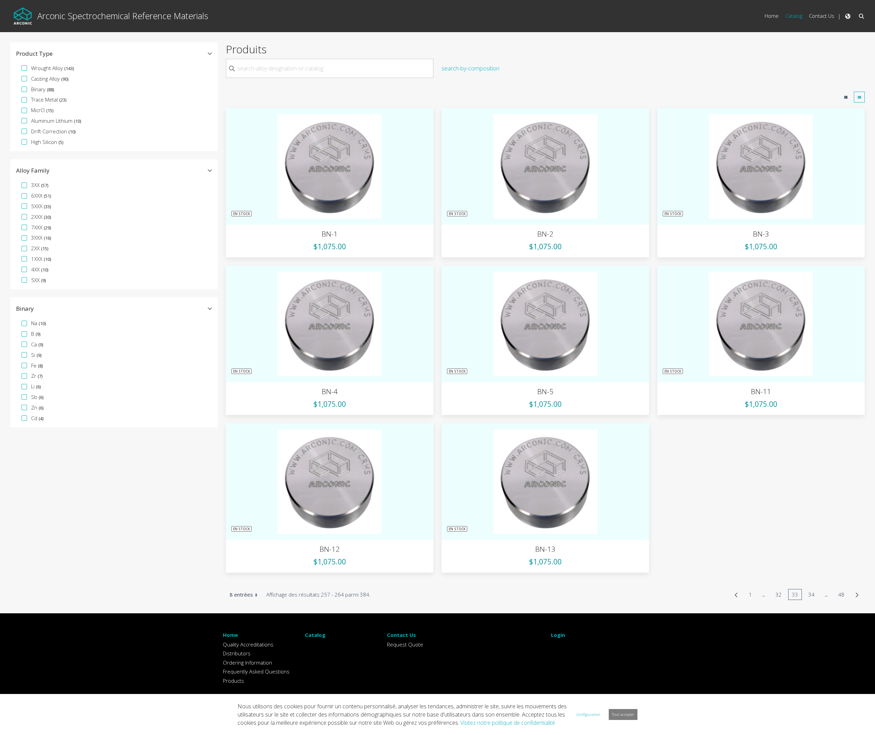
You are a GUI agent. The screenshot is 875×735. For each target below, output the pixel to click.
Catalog (315, 634)
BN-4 (330, 391)
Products (233, 680)
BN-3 (761, 234)
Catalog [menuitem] (793, 15)
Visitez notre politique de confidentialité (507, 722)
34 (813, 595)
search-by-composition (470, 68)
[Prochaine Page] (857, 594)
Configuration (588, 714)
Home (230, 634)
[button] (114, 54)
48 (843, 595)
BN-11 (761, 391)
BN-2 (545, 234)
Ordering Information (247, 662)
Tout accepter (623, 714)
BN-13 (545, 549)
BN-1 (330, 234)
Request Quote (405, 644)
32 (780, 595)
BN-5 (545, 391)
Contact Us (401, 634)
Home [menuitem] (772, 15)
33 (797, 595)
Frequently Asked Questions (256, 671)
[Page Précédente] (736, 594)
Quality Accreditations (248, 644)
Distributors (237, 653)
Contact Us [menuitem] (821, 15)
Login (558, 634)
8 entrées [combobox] (241, 594)
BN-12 (330, 549)
